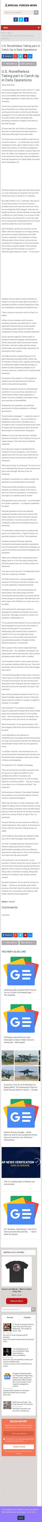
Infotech (12, 902)
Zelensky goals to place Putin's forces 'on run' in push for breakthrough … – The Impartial (20, 992)
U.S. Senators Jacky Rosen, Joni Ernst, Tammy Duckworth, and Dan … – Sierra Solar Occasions (20, 1231)
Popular (27, 1317)
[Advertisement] (21, 176)
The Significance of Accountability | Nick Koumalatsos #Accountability (21, 1352)
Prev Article (11, 64)
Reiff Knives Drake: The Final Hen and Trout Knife (23, 1403)
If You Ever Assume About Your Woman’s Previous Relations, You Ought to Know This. (23, 1327)
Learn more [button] (31, 1512)
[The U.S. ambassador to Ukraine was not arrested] (21, 1163)
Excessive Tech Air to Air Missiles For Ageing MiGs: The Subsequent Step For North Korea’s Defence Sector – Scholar (21, 1087)
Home (3, 33)
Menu (6, 28)
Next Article (27, 64)
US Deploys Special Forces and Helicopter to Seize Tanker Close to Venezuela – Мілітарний (19, 1039)
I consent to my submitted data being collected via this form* (20, 1440)
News (9, 33)
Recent (10, 1317)
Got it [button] (21, 1518)
